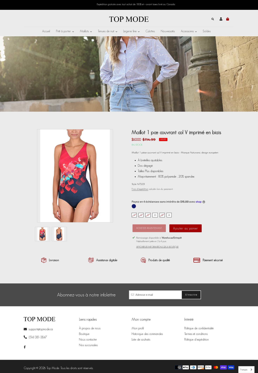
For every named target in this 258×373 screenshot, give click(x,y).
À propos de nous (89, 328)
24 (169, 215)
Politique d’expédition (196, 339)
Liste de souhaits (141, 339)
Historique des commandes (147, 334)
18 (148, 215)
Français (243, 369)
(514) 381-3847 (37, 337)
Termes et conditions (196, 334)
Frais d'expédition (140, 189)
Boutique (84, 334)
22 (162, 215)
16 (141, 215)
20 (155, 215)
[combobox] (246, 369)
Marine (134, 206)
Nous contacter (88, 339)
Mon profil (138, 328)
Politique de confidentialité (199, 328)
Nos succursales (88, 345)
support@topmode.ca (41, 329)
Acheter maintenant (149, 228)
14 (134, 215)
